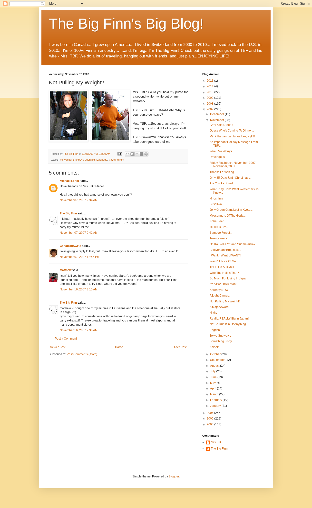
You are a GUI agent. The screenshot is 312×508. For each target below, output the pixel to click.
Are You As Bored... (222, 183)
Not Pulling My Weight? (225, 301)
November (217, 120)
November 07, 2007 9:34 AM (79, 200)
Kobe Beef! (217, 221)
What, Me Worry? (221, 151)
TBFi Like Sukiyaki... (223, 267)
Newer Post (57, 347)
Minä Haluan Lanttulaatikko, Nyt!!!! (232, 136)
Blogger (174, 476)
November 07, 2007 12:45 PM (79, 257)
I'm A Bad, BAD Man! (223, 284)
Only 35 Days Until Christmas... (230, 177)
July (213, 371)
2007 (210, 109)
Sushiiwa (216, 204)
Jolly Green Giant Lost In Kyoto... (231, 209)
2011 (210, 86)
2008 (210, 103)
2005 (210, 418)
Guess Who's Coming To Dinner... (232, 130)
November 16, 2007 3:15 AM (79, 289)
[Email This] (127, 154)
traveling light (116, 159)
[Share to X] (136, 154)
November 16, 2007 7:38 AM (79, 330)
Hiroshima (216, 198)
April (213, 388)
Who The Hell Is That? (224, 273)
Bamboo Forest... (221, 232)
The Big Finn (68, 213)
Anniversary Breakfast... (225, 250)
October (215, 354)
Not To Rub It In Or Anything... (229, 324)
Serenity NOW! (219, 290)
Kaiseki (214, 347)
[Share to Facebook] (141, 154)
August (215, 365)
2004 (210, 424)
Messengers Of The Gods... (227, 215)
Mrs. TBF (217, 442)
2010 (210, 92)
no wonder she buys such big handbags (83, 159)
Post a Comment (66, 338)
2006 (210, 413)
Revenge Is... (218, 157)
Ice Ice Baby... (219, 227)
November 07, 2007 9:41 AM (79, 232)
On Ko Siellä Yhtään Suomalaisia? (232, 244)
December (217, 114)
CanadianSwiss (70, 246)
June (213, 377)
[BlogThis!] (132, 154)
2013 (210, 80)
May (213, 383)
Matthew (65, 270)
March (214, 394)
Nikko (213, 312)
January (216, 406)
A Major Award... (220, 307)
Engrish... (216, 330)
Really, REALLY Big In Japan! (229, 318)
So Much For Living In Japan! (229, 278)
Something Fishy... (222, 341)
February (216, 400)
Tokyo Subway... (220, 335)
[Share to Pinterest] (146, 154)
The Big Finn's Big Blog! (126, 23)
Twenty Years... (219, 238)
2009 (210, 97)
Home (119, 347)
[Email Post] (119, 153)
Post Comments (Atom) (82, 354)
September (217, 360)
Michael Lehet (69, 181)
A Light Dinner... (220, 295)
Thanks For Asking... (223, 172)
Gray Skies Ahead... (222, 125)
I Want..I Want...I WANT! (225, 255)
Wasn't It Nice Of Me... (224, 261)
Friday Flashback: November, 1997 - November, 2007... (233, 164)
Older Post (179, 347)
